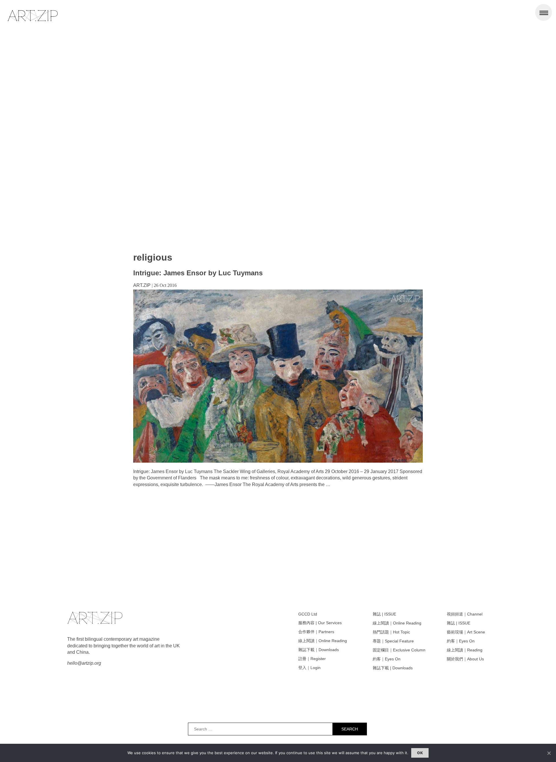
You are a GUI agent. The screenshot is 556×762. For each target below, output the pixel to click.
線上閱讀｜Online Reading (322, 640)
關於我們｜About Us (465, 659)
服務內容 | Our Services (320, 622)
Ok (420, 752)
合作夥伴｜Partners (316, 631)
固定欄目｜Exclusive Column (399, 650)
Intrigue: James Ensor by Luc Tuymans (198, 273)
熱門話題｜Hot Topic (391, 632)
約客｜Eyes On (386, 659)
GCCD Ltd (307, 614)
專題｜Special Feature (393, 641)
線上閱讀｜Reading (464, 650)
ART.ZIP (142, 285)
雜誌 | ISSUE (384, 614)
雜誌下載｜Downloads (318, 649)
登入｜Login (309, 667)
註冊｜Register (312, 658)
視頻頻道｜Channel (464, 614)
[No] (549, 753)
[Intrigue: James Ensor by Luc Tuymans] (278, 461)
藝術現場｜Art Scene (466, 632)
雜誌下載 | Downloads (393, 668)
